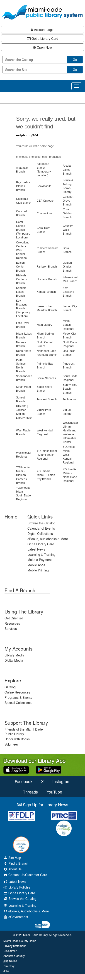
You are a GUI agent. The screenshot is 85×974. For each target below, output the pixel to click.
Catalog (10, 687)
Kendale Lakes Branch (21, 291)
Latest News (36, 549)
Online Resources (17, 692)
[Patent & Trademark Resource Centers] (64, 815)
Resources (12, 623)
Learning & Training (41, 554)
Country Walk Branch (68, 229)
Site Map (14, 857)
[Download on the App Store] (16, 769)
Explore (13, 680)
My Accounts (19, 648)
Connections (44, 213)
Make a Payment (39, 559)
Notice (10, 961)
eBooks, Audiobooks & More (47, 538)
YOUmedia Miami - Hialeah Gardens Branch (23, 475)
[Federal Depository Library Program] (21, 816)
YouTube (54, 792)
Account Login (43, 29)
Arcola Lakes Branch (67, 169)
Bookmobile (44, 186)
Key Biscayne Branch (68, 291)
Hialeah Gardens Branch (21, 279)
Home (11, 516)
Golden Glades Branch (67, 266)
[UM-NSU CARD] (64, 828)
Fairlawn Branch (47, 266)
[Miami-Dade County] (42, 924)
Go (75, 59)
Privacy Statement (14, 946)
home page (47, 146)
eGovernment (17, 916)
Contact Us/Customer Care (27, 874)
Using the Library (24, 611)
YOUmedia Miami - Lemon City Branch (46, 475)
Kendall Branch (46, 291)
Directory (9, 966)
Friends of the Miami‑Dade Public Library (24, 731)
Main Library (44, 324)
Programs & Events (18, 697)
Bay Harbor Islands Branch (23, 186)
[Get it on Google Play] (48, 769)
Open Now (44, 47)
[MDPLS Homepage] (42, 12)
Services (11, 628)
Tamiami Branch (47, 399)
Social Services (46, 378)
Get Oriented (14, 618)
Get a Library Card (44, 38)
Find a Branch (20, 590)
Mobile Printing (38, 570)
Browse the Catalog (41, 523)
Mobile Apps (36, 565)
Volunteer (11, 744)
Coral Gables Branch (67, 213)
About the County (14, 956)
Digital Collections (40, 533)
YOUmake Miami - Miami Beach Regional (47, 454)
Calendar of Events (41, 528)
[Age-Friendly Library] (21, 844)
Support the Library (26, 722)
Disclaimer (10, 951)
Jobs (6, 971)
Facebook (23, 781)
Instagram (61, 781)
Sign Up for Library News (45, 804)
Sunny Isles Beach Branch (70, 388)
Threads (30, 792)
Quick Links (40, 516)
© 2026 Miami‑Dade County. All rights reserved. (42, 935)
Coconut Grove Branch (68, 200)
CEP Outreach (45, 200)
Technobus (69, 399)
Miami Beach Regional (68, 324)
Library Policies (18, 887)
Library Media (14, 655)
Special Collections (18, 702)
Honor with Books (17, 739)
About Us (14, 869)
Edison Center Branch (20, 266)
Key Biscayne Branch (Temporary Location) (23, 308)
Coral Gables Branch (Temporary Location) (23, 229)
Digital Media (14, 660)
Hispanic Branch (47, 279)
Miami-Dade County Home (19, 941)
